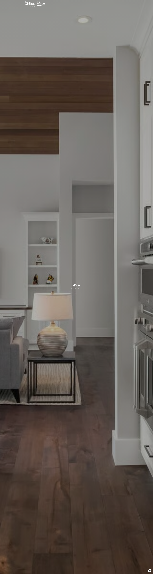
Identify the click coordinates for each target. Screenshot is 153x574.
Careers (108, 4)
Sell (92, 4)
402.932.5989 (116, 4)
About (100, 4)
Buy (86, 4)
